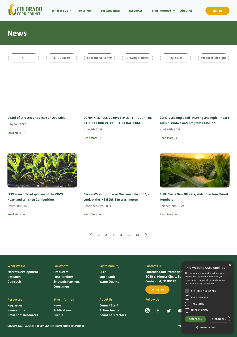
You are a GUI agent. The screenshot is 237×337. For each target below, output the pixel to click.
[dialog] (207, 297)
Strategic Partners (66, 282)
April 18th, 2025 (170, 129)
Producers (60, 272)
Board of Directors (112, 315)
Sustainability (110, 10)
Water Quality (109, 282)
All (23, 57)
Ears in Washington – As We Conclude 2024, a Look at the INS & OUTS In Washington (117, 196)
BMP (102, 272)
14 (137, 235)
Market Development (22, 272)
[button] (207, 327)
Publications (62, 310)
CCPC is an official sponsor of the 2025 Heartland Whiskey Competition (35, 196)
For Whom (85, 10)
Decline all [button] (219, 319)
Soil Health (107, 277)
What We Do (60, 10)
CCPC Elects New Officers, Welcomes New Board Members (194, 196)
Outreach (14, 282)
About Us (186, 10)
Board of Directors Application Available (36, 118)
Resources (136, 10)
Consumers (61, 286)
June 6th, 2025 (93, 129)
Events (58, 315)
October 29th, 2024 (172, 206)
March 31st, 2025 (18, 206)
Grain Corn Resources (22, 315)
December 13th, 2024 (97, 206)
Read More (14, 132)
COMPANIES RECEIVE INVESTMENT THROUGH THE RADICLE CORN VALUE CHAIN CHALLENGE (118, 120)
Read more (209, 283)
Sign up (218, 10)
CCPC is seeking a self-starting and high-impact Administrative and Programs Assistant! (194, 120)
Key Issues (14, 305)
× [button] (229, 265)
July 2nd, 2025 (16, 124)
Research (14, 277)
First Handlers (63, 277)
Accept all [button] (195, 319)
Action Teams (109, 310)
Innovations (16, 310)
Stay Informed (161, 10)
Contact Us (157, 289)
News (57, 305)
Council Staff (108, 305)
